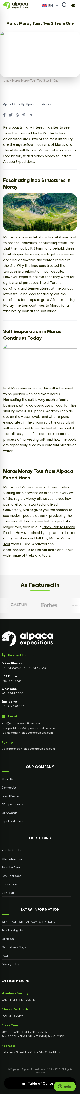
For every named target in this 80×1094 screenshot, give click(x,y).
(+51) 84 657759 (37, 668)
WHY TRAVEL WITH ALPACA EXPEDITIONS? (29, 922)
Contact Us (9, 787)
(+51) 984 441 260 (12, 693)
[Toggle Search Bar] (64, 5)
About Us (8, 779)
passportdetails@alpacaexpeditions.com (29, 728)
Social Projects (11, 796)
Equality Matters (12, 821)
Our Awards (9, 813)
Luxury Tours (10, 884)
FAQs (5, 956)
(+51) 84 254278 (12, 668)
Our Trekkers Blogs (14, 947)
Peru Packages (11, 876)
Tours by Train (11, 867)
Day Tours (8, 893)
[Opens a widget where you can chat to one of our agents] (64, 1087)
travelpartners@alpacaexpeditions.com (28, 748)
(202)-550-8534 (11, 681)
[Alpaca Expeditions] (36, 638)
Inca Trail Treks (11, 850)
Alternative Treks (12, 859)
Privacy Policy (11, 964)
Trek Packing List (12, 930)
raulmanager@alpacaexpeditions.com (27, 732)
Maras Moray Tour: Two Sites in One (40, 23)
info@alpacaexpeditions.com (21, 723)
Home (5, 80)
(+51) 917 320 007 (13, 706)
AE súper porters (12, 804)
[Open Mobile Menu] (73, 5)
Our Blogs (8, 939)
